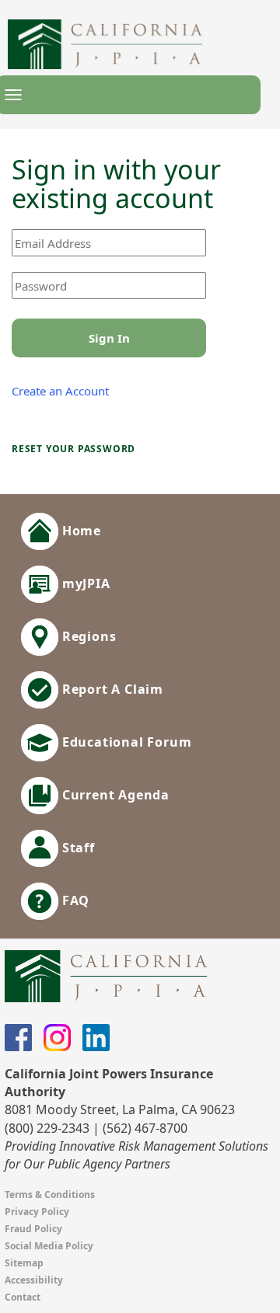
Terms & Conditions (50, 1194)
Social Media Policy (49, 1245)
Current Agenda (114, 794)
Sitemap (24, 1262)
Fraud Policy (33, 1228)
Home (79, 530)
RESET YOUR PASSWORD (73, 448)
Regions (87, 636)
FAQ (73, 900)
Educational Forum (124, 742)
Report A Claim (110, 689)
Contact (22, 1297)
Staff (76, 847)
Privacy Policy (37, 1211)
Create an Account (60, 391)
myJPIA (84, 583)
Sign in (109, 338)
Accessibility (34, 1280)
